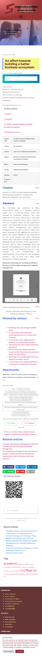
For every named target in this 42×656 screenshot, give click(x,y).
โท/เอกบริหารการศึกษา (12, 599)
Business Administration (12, 92)
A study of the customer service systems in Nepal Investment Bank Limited (20, 433)
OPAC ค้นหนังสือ (10, 620)
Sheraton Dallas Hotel (14, 553)
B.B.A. (6, 394)
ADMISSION (21, 564)
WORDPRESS (16, 571)
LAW (14, 567)
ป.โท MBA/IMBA (10, 609)
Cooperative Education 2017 (21, 415)
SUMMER (31, 567)
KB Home (6, 89)
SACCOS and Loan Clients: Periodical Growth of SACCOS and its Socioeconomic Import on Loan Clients (24, 352)
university (6, 571)
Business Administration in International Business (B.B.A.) (21, 403)
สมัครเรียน (8, 624)
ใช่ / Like (11, 423)
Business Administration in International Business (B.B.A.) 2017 (21, 408)
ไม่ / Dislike (30, 423)
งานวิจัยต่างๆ (28, 570)
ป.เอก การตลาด (10, 597)
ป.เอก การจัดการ (10, 594)
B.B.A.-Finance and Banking (29, 394)
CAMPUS (26, 564)
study (27, 567)
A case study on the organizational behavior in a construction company (22, 341)
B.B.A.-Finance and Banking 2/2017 (21, 397)
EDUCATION (7, 567)
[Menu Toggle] (21, 16)
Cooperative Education (20, 412)
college (31, 564)
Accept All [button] (20, 651)
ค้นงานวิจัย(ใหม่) (10, 622)
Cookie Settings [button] (8, 651)
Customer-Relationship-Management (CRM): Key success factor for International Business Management (20, 446)
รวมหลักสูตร (9, 627)
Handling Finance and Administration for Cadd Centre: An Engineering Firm (21, 532)
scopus (23, 567)
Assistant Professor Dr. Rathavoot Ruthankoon (21, 392)
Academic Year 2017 (23, 389)
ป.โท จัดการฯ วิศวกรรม (12, 604)
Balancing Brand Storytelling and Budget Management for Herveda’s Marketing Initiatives (21, 543)
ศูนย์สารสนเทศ (9, 617)
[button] (8, 467)
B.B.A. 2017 (13, 394)
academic (10, 563)
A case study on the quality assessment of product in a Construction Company (23, 362)
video (10, 571)
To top (37, 187)
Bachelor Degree (17, 89)
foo (11, 567)
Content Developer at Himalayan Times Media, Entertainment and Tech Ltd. (21, 537)
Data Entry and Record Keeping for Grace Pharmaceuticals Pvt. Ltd (22, 549)
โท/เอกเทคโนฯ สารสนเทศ (13, 601)
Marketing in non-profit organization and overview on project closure (24, 358)
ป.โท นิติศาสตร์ (9, 606)
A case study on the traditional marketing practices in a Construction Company (23, 335)
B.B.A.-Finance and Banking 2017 (20, 400)
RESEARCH (18, 567)
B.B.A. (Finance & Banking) (12, 95)
